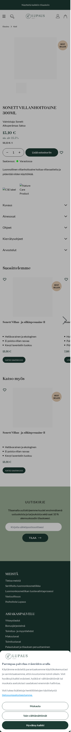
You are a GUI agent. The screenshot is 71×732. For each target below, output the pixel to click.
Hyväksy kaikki (35, 725)
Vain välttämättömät (35, 715)
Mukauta (35, 706)
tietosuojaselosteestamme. (17, 695)
